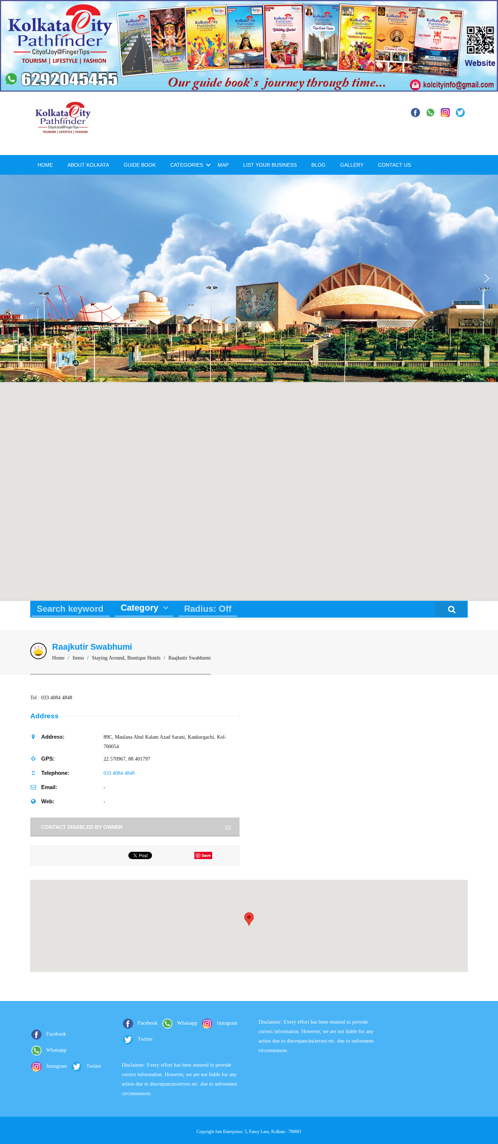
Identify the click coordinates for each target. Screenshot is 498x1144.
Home (45, 165)
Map (223, 165)
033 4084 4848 (119, 773)
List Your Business (270, 165)
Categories (186, 165)
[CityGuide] (63, 130)
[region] (249, 278)
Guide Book (140, 165)
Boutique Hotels (143, 658)
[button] (11, 278)
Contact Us (394, 165)
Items (78, 658)
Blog (318, 165)
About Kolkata (88, 165)
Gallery (351, 165)
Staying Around (108, 658)
